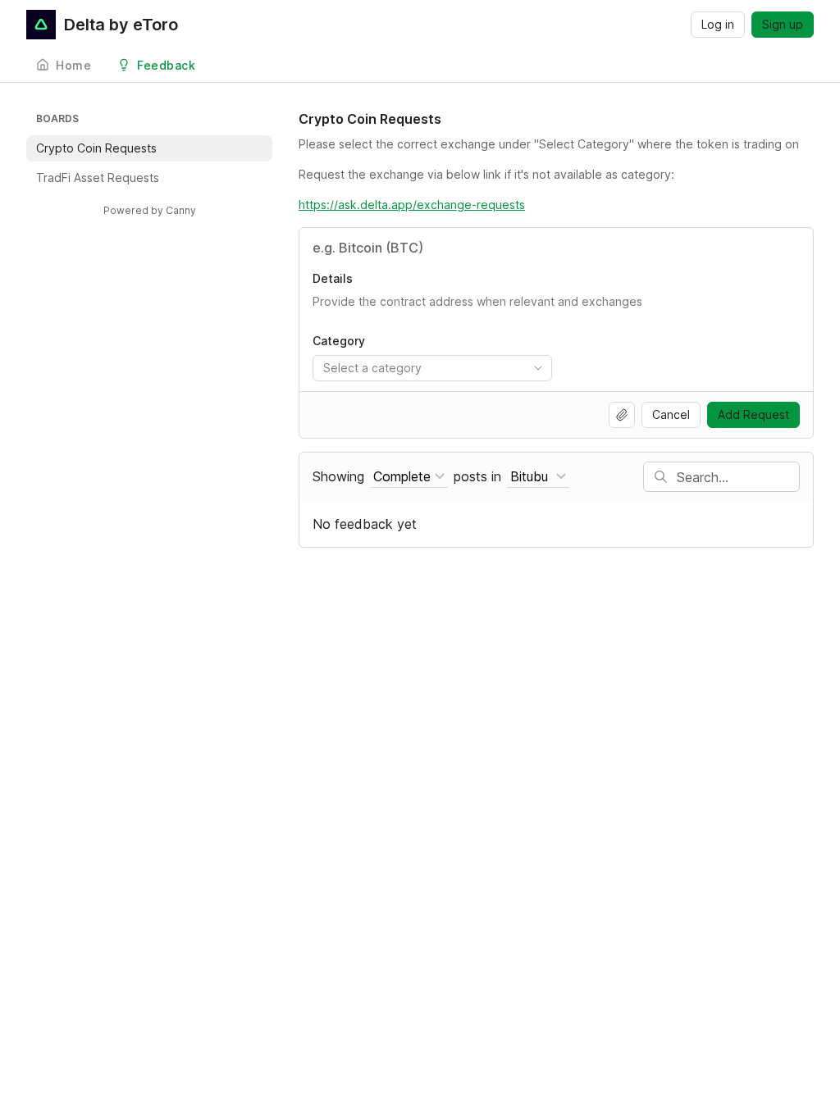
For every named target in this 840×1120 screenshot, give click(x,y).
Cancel (671, 414)
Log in (717, 24)
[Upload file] (622, 415)
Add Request (753, 414)
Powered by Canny (149, 210)
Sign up (782, 24)
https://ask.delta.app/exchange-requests (412, 205)
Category (339, 341)
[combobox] (432, 368)
